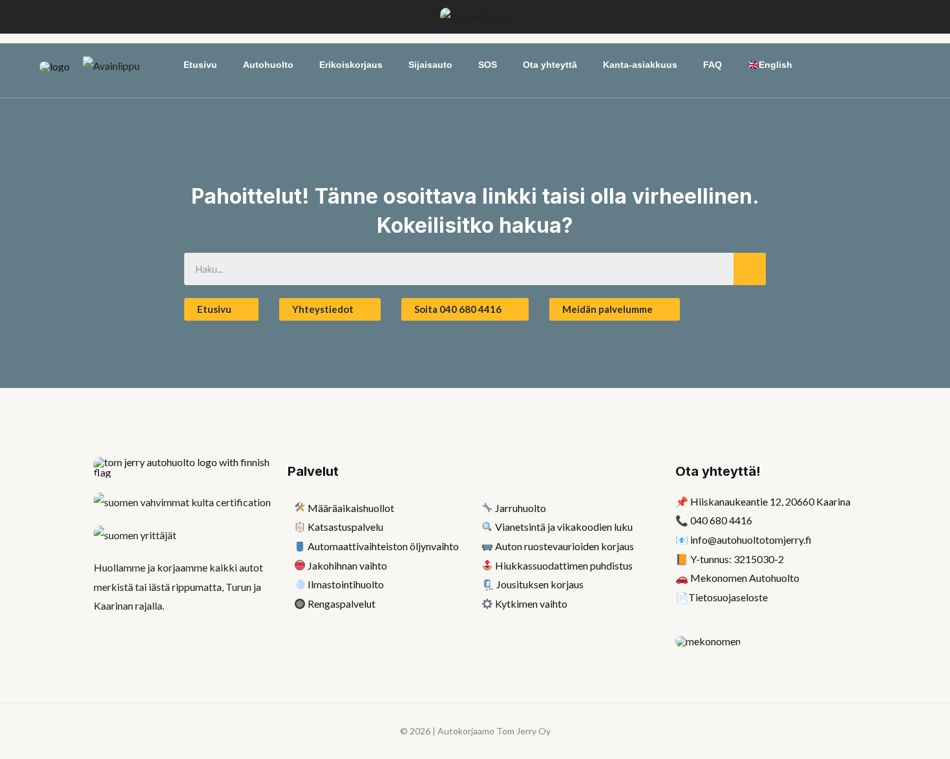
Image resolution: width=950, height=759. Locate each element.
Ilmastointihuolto (346, 584)
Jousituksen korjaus (540, 584)
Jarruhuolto (520, 508)
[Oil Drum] (300, 546)
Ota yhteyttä (550, 64)
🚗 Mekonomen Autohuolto (737, 578)
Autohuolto (268, 64)
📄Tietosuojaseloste (721, 597)
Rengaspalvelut (341, 603)
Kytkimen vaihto (531, 603)
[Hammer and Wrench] (300, 508)
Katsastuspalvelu (345, 526)
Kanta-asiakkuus (640, 64)
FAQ (712, 64)
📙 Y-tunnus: (729, 559)
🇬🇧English (770, 64)
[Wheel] (300, 603)
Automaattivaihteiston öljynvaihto (383, 546)
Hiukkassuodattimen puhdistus (564, 565)
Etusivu (200, 64)
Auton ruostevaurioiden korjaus (564, 546)
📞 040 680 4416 (713, 520)
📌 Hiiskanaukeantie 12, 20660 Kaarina (762, 501)
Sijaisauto (430, 64)
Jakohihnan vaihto (347, 565)
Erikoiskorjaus (351, 64)
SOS (487, 64)
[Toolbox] (300, 565)
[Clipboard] (300, 526)
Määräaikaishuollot (351, 508)
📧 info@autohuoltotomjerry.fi (743, 539)
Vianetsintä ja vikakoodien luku (564, 526)
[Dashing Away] (300, 584)
